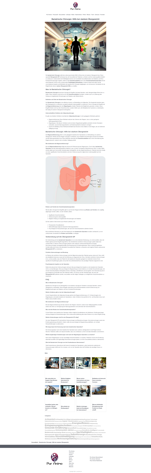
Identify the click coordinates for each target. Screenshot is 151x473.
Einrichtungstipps (50, 423)
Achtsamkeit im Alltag (62, 419)
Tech (92, 14)
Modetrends (49, 432)
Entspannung (93, 423)
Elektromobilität (67, 423)
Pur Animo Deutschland (96, 457)
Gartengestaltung (97, 425)
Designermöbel (58, 421)
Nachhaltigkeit (84, 432)
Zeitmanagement (94, 439)
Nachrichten (78, 14)
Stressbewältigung (65, 436)
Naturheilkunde (102, 432)
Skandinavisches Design (93, 434)
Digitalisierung (81, 421)
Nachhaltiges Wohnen (71, 432)
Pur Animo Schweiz (95, 459)
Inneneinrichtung (78, 430)
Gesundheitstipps (81, 428)
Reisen (88, 14)
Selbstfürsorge (78, 434)
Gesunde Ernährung (56, 427)
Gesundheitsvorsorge (91, 428)
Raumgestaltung (64, 434)
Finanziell (55, 14)
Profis (84, 14)
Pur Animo (49, 14)
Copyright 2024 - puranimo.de (75, 471)
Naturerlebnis (95, 432)
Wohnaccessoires (51, 439)
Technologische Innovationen (83, 436)
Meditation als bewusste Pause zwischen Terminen (99, 380)
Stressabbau (50, 437)
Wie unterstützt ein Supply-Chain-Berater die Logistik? (51, 380)
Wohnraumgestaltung (67, 439)
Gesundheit (62, 14)
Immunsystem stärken (65, 430)
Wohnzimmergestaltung (83, 439)
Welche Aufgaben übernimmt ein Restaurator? (66, 380)
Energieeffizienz (80, 423)
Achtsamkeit (50, 419)
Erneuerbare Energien (77, 425)
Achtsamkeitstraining (77, 419)
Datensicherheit (49, 421)
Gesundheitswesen (50, 430)
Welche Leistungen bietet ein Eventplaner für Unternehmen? (83, 408)
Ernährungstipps (88, 425)
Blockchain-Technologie (90, 419)
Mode (72, 14)
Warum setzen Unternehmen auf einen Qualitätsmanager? (83, 380)
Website (71, 466)
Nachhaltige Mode (59, 432)
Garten (71, 454)
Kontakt (102, 14)
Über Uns (71, 463)
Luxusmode (101, 430)
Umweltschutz (97, 436)
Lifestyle (68, 14)
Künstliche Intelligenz (89, 430)
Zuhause (97, 14)
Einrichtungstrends (59, 423)
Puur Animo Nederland (96, 460)
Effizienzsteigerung (91, 421)
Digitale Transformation (70, 421)
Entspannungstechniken (58, 425)
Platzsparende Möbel (52, 434)
